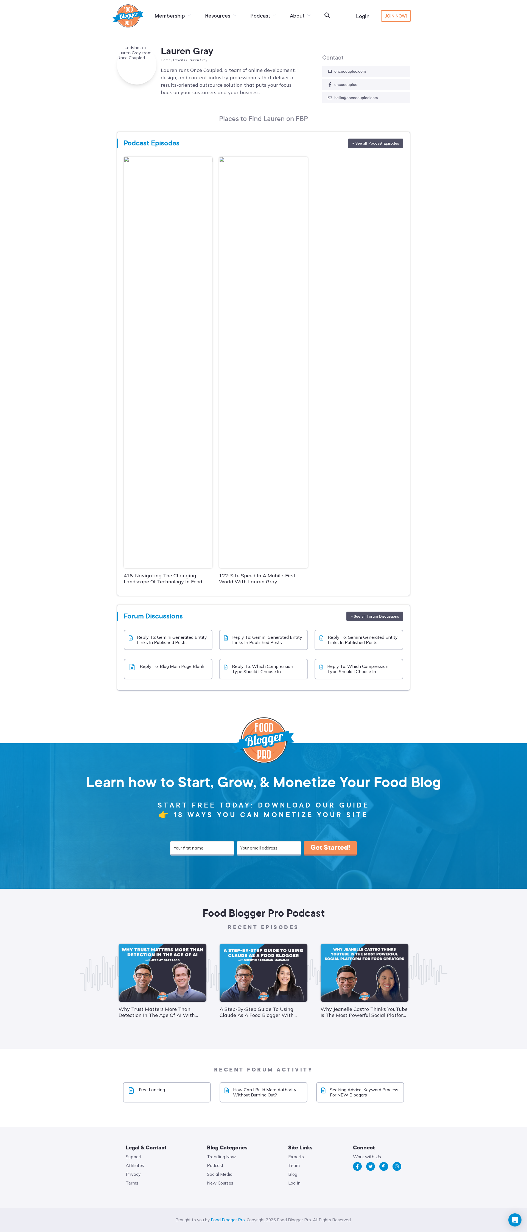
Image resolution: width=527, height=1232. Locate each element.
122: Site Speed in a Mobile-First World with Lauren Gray (257, 578)
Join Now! (396, 16)
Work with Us (367, 1156)
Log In (294, 1183)
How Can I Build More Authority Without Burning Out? (264, 1092)
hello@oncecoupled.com (356, 97)
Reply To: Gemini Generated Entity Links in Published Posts (172, 640)
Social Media (219, 1174)
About (298, 15)
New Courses (220, 1183)
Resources (218, 15)
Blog (292, 1174)
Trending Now (221, 1156)
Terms (132, 1183)
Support (134, 1156)
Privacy (133, 1174)
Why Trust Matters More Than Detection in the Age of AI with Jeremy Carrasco (157, 1012)
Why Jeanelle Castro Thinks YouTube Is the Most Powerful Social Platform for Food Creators (364, 1012)
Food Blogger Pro (228, 1219)
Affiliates (135, 1165)
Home (166, 60)
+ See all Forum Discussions (375, 616)
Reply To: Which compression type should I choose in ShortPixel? (262, 669)
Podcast (260, 15)
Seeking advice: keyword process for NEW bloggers (364, 1092)
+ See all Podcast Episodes (375, 143)
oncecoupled (345, 84)
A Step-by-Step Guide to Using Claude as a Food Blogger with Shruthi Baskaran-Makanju (257, 1012)
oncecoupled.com (350, 71)
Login (362, 16)
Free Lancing (152, 1089)
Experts (179, 60)
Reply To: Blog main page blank (172, 666)
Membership (170, 15)
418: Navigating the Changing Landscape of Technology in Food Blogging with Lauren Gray (163, 578)
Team (294, 1165)
